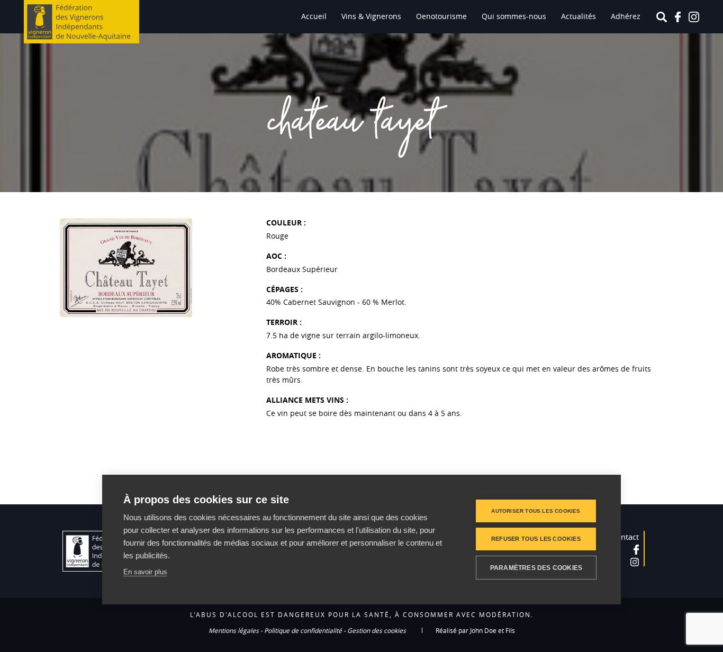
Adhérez (625, 16)
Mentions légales (234, 630)
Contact (625, 536)
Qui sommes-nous (514, 16)
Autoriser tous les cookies (535, 511)
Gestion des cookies (376, 630)
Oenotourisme (441, 16)
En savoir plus (145, 572)
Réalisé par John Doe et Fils (475, 630)
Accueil (314, 16)
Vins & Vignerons (371, 16)
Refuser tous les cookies (536, 539)
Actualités (578, 16)
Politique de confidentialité (303, 630)
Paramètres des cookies (536, 568)
